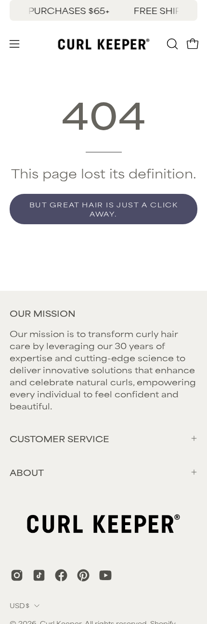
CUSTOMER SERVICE (59, 438)
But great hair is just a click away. (103, 209)
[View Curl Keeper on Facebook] (61, 575)
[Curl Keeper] (104, 44)
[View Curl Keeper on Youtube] (105, 575)
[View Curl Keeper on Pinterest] (83, 575)
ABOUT (27, 472)
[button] (171, 44)
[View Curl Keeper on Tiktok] (39, 575)
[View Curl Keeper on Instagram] (17, 575)
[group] (103, 10)
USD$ (19, 605)
